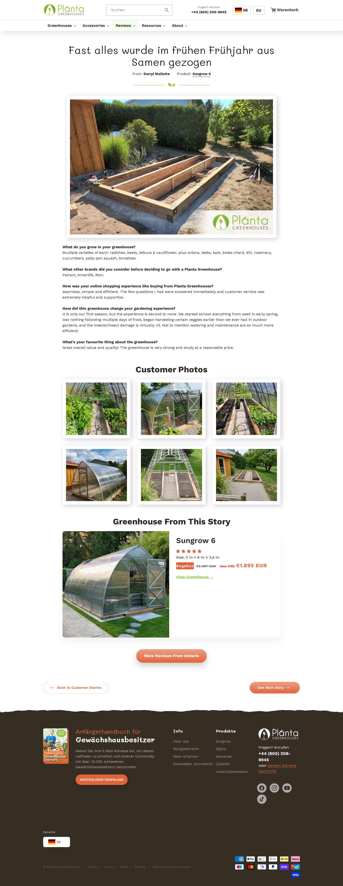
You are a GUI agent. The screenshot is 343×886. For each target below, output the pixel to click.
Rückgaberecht (186, 749)
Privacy (93, 867)
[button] (60, 25)
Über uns (181, 741)
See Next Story (271, 688)
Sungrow (223, 741)
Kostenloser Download (101, 779)
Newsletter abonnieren (193, 764)
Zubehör (223, 764)
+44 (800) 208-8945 (209, 12)
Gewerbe (224, 756)
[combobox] (139, 10)
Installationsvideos (232, 772)
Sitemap (140, 867)
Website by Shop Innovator (172, 867)
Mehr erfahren (185, 756)
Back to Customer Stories (79, 688)
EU (258, 10)
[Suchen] (167, 10)
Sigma (221, 749)
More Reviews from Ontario (171, 655)
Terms (109, 867)
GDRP (124, 867)
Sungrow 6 (201, 74)
